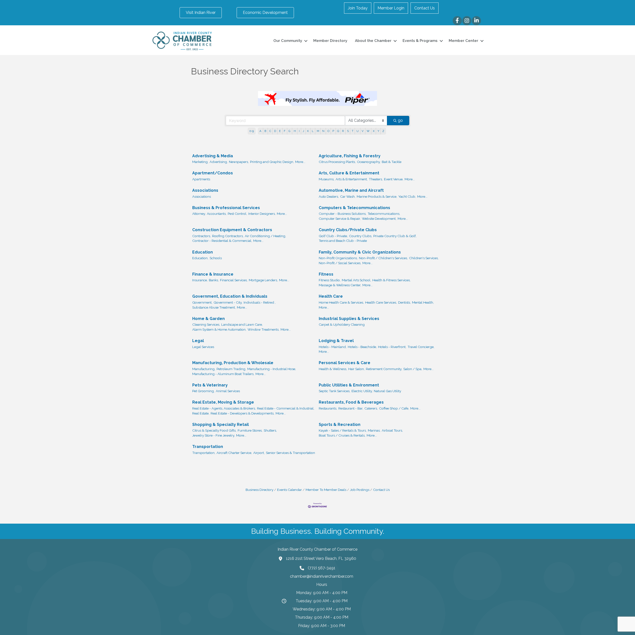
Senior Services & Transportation (290, 453)
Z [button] (383, 131)
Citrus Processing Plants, (337, 162)
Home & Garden (208, 318)
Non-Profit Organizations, (338, 258)
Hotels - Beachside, (362, 347)
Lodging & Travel (336, 340)
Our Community (287, 40)
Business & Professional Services (226, 207)
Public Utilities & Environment (349, 385)
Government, (202, 302)
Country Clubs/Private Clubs (348, 229)
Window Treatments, (263, 329)
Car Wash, (347, 196)
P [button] (333, 131)
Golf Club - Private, (333, 236)
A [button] (260, 131)
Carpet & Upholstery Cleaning (342, 324)
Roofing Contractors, (228, 236)
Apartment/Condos (212, 173)
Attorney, (199, 214)
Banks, (214, 280)
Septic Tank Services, (334, 391)
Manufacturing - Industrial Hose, (271, 369)
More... (300, 162)
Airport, (259, 453)
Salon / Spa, (412, 369)
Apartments (201, 179)
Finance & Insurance (212, 274)
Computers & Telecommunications (354, 207)
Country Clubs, (360, 236)
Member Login (391, 8)
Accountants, (216, 214)
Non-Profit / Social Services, (340, 263)
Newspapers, (239, 162)
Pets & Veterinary (210, 385)
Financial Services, (234, 280)
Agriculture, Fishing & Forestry (350, 156)
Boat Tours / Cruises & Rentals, (342, 435)
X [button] (374, 131)
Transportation (207, 446)
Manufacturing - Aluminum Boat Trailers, (223, 374)
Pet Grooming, (203, 391)
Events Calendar (289, 490)
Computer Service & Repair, (340, 219)
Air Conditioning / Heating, (265, 236)
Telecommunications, (384, 214)
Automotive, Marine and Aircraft (351, 190)
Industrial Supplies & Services (349, 318)
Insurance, (200, 280)
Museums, (326, 179)
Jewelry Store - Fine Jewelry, (213, 435)
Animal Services (228, 391)
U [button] (357, 131)
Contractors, (201, 236)
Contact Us (424, 8)
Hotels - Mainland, (333, 347)
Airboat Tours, (392, 430)
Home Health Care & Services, (341, 302)
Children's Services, (424, 258)
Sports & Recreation (339, 424)
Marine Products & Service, (377, 196)
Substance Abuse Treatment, (214, 307)
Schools (216, 258)
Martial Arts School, (356, 280)
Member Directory (330, 40)
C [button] (270, 131)
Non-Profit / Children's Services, (383, 258)
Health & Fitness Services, (391, 280)
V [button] (363, 131)
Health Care (331, 296)
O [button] (328, 131)
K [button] (308, 131)
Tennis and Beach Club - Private (343, 241)
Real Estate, (200, 413)
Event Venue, (393, 179)
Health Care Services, (381, 302)
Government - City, (228, 302)
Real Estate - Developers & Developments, (242, 413)
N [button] (323, 131)
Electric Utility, (362, 391)
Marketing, (200, 162)
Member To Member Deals (326, 490)
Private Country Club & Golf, (394, 236)
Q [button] (338, 131)
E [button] (280, 131)
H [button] (295, 131)
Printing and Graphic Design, (272, 162)
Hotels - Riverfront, (392, 347)
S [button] (348, 131)
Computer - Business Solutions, (342, 214)
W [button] (368, 131)
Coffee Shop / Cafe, (394, 408)
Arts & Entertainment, (352, 179)
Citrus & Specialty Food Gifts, (214, 430)
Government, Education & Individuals (229, 296)
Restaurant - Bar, (350, 408)
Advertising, (219, 162)
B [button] (265, 131)
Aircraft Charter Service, (234, 453)
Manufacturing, (203, 369)
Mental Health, (423, 302)
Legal (198, 340)
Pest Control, (237, 214)
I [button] (299, 131)
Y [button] (378, 131)
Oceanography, (369, 162)
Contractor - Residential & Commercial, (222, 241)
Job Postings (359, 490)
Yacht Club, (407, 196)
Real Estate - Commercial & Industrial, (285, 408)
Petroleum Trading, (231, 369)
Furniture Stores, (250, 430)
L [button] (313, 131)
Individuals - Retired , (260, 302)
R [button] (343, 131)
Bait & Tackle (391, 162)
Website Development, (379, 219)
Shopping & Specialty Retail (220, 424)
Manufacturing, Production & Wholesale (232, 362)
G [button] (289, 131)
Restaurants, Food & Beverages (351, 402)
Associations (205, 190)
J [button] (303, 131)
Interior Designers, (262, 214)
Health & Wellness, (333, 369)
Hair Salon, (356, 369)
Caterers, (371, 408)
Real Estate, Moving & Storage (223, 402)
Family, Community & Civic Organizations (360, 252)
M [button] (318, 131)
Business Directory (259, 490)
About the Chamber (373, 40)
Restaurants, (328, 408)
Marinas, (374, 430)
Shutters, (270, 430)
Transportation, (203, 453)
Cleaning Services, (206, 324)
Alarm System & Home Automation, (219, 329)
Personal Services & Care (344, 362)
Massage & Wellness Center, (340, 285)
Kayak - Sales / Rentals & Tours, (343, 430)
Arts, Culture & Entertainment (349, 173)
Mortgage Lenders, (263, 280)
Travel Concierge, (421, 347)
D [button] (275, 131)
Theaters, (376, 179)
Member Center (463, 40)
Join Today (358, 8)
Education (202, 252)
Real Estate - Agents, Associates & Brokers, (224, 408)
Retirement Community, (384, 369)
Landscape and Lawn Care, (242, 324)
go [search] (400, 120)
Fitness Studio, (330, 280)
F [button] (285, 131)
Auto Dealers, (329, 196)
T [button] (352, 131)
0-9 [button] (252, 131)
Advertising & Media (212, 156)
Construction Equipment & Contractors (232, 229)
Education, (200, 258)
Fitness (326, 274)
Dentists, (404, 302)
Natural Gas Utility (387, 391)
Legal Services (203, 347)
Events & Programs (420, 40)
